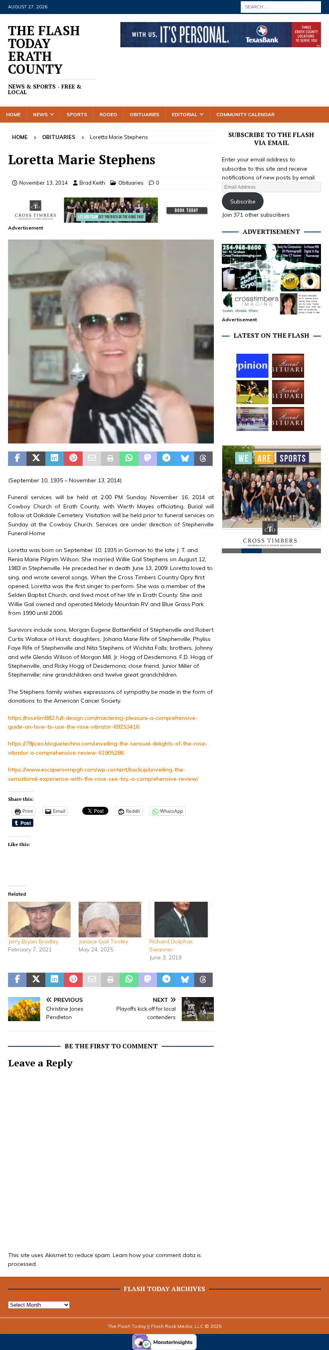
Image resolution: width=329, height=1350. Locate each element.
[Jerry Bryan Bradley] (39, 919)
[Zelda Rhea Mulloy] (288, 366)
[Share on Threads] (203, 458)
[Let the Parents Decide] (252, 366)
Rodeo (108, 114)
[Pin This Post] (73, 458)
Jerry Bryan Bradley (33, 941)
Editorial (184, 114)
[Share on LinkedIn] (54, 458)
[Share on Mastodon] (147, 458)
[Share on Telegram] (166, 458)
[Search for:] (281, 6)
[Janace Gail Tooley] (110, 919)
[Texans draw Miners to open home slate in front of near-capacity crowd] (252, 392)
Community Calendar (245, 114)
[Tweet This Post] (35, 458)
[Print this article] (110, 458)
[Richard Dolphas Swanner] (180, 919)
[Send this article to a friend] (92, 458)
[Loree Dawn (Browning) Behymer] (288, 392)
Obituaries (144, 114)
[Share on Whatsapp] (129, 458)
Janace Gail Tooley (103, 941)
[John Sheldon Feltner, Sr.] (288, 419)
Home (13, 114)
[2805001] (111, 439)
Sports (77, 114)
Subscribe (243, 201)
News (40, 114)
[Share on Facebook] (17, 458)
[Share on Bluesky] (185, 458)
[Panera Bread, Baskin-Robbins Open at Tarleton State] (252, 419)
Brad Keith (92, 182)
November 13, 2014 (43, 182)
